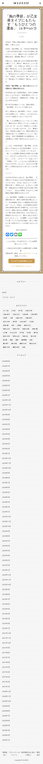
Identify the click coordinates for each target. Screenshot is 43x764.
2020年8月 (6, 711)
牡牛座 (22, 332)
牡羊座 (29, 332)
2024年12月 (6, 458)
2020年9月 (6, 706)
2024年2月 (6, 507)
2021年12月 (6, 633)
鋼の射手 (6, 343)
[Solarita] (21, 3)
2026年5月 (6, 376)
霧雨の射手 (16, 347)
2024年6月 (6, 487)
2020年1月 (6, 740)
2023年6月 (6, 546)
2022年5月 (6, 609)
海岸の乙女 (27, 325)
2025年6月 (6, 429)
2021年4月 (6, 672)
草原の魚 (25, 336)
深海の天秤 (16, 329)
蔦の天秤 (33, 336)
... (21, 13)
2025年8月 (6, 419)
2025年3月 (6, 444)
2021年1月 (6, 686)
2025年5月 (6, 434)
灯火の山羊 (13, 332)
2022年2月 (6, 623)
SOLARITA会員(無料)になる (21, 261)
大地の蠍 (25, 314)
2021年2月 (6, 682)
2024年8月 (6, 478)
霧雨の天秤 (6, 347)
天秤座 (5, 318)
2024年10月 (6, 468)
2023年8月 (6, 536)
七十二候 (6, 310)
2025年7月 (6, 424)
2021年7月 (6, 657)
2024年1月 (6, 512)
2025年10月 (6, 410)
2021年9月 (6, 648)
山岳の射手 (23, 321)
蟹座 (11, 340)
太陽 (11, 318)
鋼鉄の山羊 (23, 343)
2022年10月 (6, 584)
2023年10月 (6, 526)
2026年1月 (6, 395)
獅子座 (36, 332)
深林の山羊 (6, 329)
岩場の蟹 (6, 325)
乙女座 (21, 36)
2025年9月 (6, 414)
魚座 (24, 347)
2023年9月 (6, 531)
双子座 (20, 310)
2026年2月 (6, 390)
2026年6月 (6, 371)
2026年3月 (6, 385)
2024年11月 (6, 463)
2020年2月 (6, 735)
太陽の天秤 (19, 318)
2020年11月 (6, 696)
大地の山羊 (16, 314)
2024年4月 (6, 497)
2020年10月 (6, 701)
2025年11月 (6, 405)
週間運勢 (24, 340)
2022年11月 (6, 580)
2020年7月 (6, 716)
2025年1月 (6, 453)
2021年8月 (6, 652)
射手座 (15, 321)
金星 (31, 340)
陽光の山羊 (33, 343)
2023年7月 (6, 541)
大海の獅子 (34, 314)
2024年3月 (6, 502)
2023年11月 (6, 521)
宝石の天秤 (6, 321)
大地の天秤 (28, 310)
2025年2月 (6, 448)
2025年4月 (6, 439)
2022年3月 (6, 618)
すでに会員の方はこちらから (21, 266)
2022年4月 (6, 614)
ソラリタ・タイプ (8, 297)
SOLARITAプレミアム (28, 253)
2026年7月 (6, 366)
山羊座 (32, 321)
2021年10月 (6, 643)
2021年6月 (6, 662)
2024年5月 (6, 492)
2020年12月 (6, 691)
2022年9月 (6, 589)
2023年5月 (6, 550)
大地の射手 (6, 314)
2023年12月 (6, 516)
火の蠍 (5, 332)
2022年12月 (6, 575)
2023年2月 (6, 565)
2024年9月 (6, 473)
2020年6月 (6, 720)
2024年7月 (6, 482)
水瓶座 (19, 325)
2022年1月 (6, 628)
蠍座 (17, 340)
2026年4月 (6, 380)
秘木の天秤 (6, 336)
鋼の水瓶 (14, 343)
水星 (12, 325)
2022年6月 (6, 604)
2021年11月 (6, 638)
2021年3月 (6, 677)
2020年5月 (6, 725)
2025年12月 (6, 400)
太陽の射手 (28, 318)
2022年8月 (6, 594)
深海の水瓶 (26, 329)
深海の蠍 (35, 329)
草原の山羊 (16, 336)
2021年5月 (6, 667)
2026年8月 (6, 361)
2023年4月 (6, 555)
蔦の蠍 (5, 340)
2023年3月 (6, 560)
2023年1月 (6, 570)
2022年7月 (6, 599)
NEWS (4, 292)
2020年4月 (6, 730)
